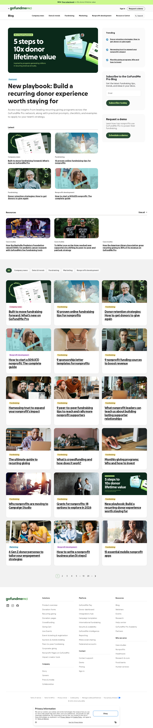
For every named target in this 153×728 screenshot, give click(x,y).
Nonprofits (120, 649)
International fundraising (90, 622)
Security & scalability (87, 627)
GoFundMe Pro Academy (126, 627)
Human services (122, 667)
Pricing (82, 667)
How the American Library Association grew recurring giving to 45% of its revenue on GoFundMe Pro (123, 247)
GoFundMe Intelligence (89, 631)
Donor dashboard (86, 609)
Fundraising (69, 16)
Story (44, 671)
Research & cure (123, 658)
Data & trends (54, 16)
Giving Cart (46, 627)
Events (118, 614)
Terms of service (35, 697)
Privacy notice (62, 697)
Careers (45, 675)
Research (120, 618)
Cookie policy (74, 697)
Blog (11, 15)
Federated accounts (87, 644)
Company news (38, 16)
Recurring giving (49, 614)
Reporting (83, 635)
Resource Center (123, 16)
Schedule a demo (118, 135)
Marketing (83, 16)
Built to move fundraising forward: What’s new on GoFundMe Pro (28, 162)
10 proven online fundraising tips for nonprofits (73, 162)
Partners (119, 631)
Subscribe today (118, 103)
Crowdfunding (48, 622)
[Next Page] (95, 576)
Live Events (47, 631)
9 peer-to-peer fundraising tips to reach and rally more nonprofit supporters (75, 411)
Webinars (120, 609)
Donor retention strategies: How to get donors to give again (27, 197)
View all (142, 212)
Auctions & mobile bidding (53, 640)
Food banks (121, 662)
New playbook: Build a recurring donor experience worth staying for (48, 93)
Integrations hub (86, 614)
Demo (81, 662)
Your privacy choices (110, 697)
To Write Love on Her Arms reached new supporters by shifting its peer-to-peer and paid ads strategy (75, 247)
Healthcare (120, 654)
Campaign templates (88, 618)
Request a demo (136, 9)
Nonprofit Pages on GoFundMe (55, 653)
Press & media (48, 680)
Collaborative (48, 684)
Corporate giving (49, 648)
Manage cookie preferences (91, 697)
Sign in (122, 9)
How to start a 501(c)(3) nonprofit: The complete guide (73, 197)
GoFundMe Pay (85, 605)
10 (83, 576)
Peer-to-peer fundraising (53, 644)
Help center (121, 622)
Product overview (49, 605)
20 (88, 576)
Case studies (121, 645)
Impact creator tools (51, 657)
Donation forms (49, 609)
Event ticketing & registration (55, 635)
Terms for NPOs (49, 697)
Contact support (86, 658)
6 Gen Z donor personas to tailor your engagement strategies (26, 555)
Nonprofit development (101, 16)
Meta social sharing (87, 640)
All (9, 270)
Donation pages (49, 618)
